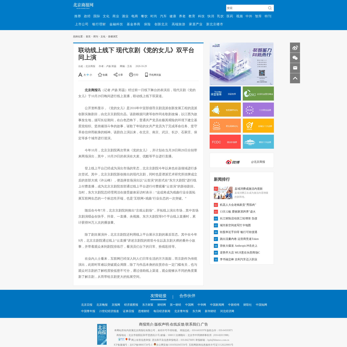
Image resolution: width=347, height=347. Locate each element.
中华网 (202, 304)
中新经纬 (233, 304)
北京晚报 (102, 304)
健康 (172, 16)
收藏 (105, 74)
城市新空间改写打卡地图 (235, 225)
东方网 (196, 311)
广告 (204, 324)
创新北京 (161, 24)
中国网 (189, 304)
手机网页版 (155, 74)
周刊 (95, 36)
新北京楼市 (214, 24)
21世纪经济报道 (109, 311)
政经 (87, 16)
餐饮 (144, 16)
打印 (136, 74)
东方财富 (147, 304)
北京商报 (91, 90)
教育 (192, 16)
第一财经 (175, 304)
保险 (147, 24)
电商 (134, 16)
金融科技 (116, 24)
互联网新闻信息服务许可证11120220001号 (211, 344)
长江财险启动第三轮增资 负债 (238, 218)
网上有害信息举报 (141, 340)
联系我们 (192, 324)
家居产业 (196, 24)
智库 (258, 16)
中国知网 (261, 304)
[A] (80, 75)
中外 (249, 16)
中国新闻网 (217, 304)
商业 (115, 16)
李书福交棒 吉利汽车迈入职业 (238, 259)
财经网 (161, 304)
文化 (106, 16)
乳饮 (220, 16)
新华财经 (210, 311)
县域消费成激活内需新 (249, 188)
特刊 (268, 16)
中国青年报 (88, 311)
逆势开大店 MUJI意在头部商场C (240, 252)
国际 (96, 16)
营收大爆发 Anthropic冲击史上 (238, 245)
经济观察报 (131, 304)
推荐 (77, 16)
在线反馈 (177, 324)
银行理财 (99, 24)
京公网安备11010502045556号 (172, 344)
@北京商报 (258, 161)
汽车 (163, 16)
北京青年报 (181, 311)
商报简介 (146, 324)
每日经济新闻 (161, 311)
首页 (88, 36)
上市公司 (82, 24)
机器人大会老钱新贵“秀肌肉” (238, 204)
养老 (182, 16)
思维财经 (143, 311)
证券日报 (128, 311)
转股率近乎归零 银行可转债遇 (238, 232)
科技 (201, 16)
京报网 (116, 304)
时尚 (153, 16)
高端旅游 (178, 24)
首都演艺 (113, 36)
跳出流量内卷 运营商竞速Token (239, 238)
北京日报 (86, 304)
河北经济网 (227, 311)
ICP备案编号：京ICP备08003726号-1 (133, 344)
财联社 (247, 304)
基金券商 (133, 24)
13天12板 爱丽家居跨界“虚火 (238, 211)
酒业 (125, 16)
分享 (120, 74)
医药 (230, 16)
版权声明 (161, 324)
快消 (210, 16)
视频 (239, 16)
